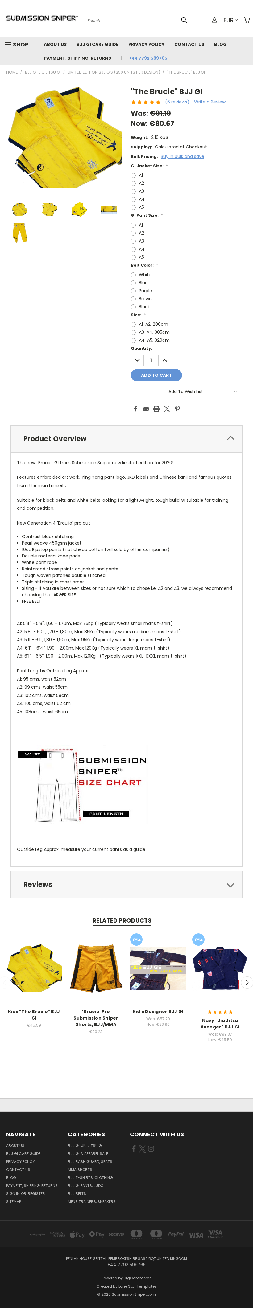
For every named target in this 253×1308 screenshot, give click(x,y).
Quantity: (141, 348)
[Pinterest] (177, 409)
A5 (141, 207)
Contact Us (189, 44)
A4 (142, 199)
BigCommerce (137, 1278)
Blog (220, 44)
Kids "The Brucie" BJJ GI (34, 1014)
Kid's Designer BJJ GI (158, 1011)
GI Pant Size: (147, 215)
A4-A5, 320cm (154, 340)
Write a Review (210, 102)
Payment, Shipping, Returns (77, 58)
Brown (145, 299)
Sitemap (13, 1201)
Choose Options (34, 973)
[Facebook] (135, 409)
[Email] (146, 409)
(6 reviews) (177, 102)
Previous (243, 1288)
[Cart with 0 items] (247, 20)
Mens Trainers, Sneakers (92, 1201)
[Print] (156, 409)
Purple (145, 291)
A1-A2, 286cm (153, 324)
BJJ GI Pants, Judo (85, 1185)
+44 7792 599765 (148, 58)
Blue (143, 283)
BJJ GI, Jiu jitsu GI (85, 1145)
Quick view (34, 961)
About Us (55, 44)
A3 (141, 191)
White (145, 275)
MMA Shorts (80, 1169)
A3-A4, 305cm (154, 332)
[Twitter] (167, 409)
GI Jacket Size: (149, 166)
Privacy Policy (146, 44)
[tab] (126, 438)
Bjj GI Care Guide (97, 44)
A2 (141, 183)
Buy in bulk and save (182, 156)
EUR (229, 20)
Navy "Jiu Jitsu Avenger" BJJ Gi (220, 1023)
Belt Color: (144, 265)
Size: (138, 315)
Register (36, 1193)
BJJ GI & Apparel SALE (88, 1153)
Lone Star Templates (137, 1286)
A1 (141, 175)
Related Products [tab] (122, 920)
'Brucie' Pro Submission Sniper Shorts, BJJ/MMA (95, 1018)
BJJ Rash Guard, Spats (90, 1161)
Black (144, 307)
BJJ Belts (77, 1193)
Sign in (13, 1193)
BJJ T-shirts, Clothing (90, 1177)
